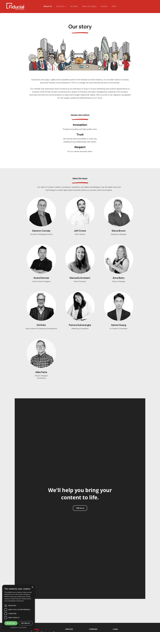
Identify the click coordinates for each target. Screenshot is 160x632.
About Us (48, 6)
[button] (61, 6)
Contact (104, 6)
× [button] (32, 587)
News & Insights (89, 6)
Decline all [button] (25, 623)
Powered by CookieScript (18, 627)
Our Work (74, 6)
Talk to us (80, 508)
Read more (20, 601)
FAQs (114, 6)
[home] (15, 7)
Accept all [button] (11, 623)
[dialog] (18, 607)
